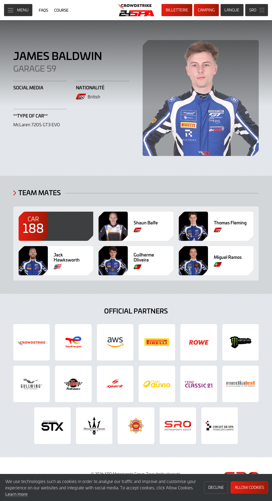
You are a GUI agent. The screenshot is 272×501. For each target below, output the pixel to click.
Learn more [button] (16, 494)
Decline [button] (216, 487)
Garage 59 (34, 68)
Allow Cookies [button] (249, 487)
